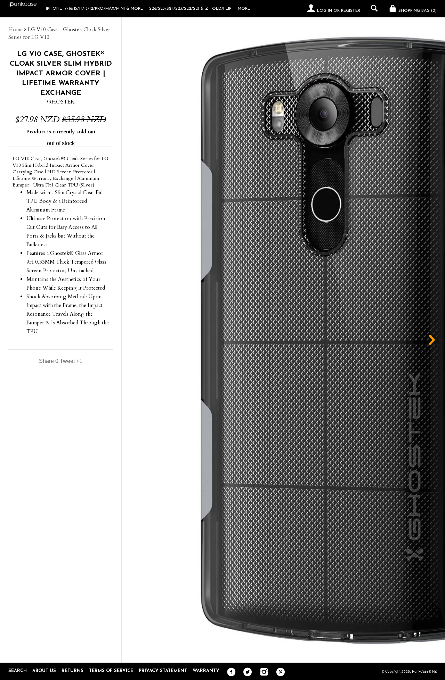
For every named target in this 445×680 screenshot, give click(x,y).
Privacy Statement (163, 671)
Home (15, 29)
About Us (44, 671)
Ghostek (61, 102)
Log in (324, 11)
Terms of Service (111, 671)
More (244, 9)
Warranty (206, 671)
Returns (72, 671)
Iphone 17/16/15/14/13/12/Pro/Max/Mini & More (94, 9)
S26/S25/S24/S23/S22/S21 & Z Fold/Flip (190, 9)
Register (350, 11)
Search (17, 671)
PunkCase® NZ (424, 671)
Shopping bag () (417, 11)
